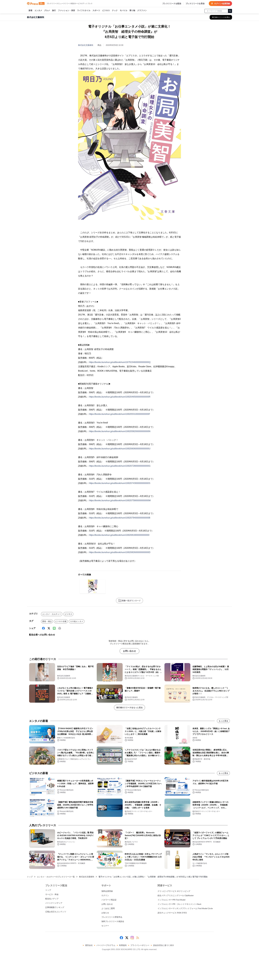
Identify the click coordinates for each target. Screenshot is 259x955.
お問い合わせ (129, 651)
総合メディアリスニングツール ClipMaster (176, 895)
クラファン (142, 10)
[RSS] (137, 937)
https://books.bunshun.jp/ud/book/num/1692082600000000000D (119, 552)
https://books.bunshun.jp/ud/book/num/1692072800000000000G (119, 466)
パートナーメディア (53, 903)
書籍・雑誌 (47, 621)
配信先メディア (52, 899)
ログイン (105, 895)
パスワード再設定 (109, 900)
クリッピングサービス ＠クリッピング (174, 891)
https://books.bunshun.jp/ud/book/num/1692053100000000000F (119, 414)
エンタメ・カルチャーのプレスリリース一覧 (56, 877)
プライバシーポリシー (139, 945)
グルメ (47, 10)
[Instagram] (132, 937)
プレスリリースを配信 (171, 3)
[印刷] (59, 628)
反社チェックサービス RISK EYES (172, 913)
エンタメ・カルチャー (51, 614)
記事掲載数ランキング (54, 907)
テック (115, 10)
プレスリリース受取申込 (111, 917)
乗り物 (132, 10)
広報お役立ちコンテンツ (55, 912)
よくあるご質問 (108, 908)
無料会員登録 (107, 891)
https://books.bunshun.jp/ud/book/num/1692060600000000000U (119, 448)
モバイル (123, 10)
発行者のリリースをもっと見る (129, 707)
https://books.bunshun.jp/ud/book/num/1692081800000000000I (119, 535)
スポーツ (96, 10)
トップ (30, 877)
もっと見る (223, 721)
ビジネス (106, 10)
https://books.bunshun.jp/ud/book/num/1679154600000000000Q (119, 362)
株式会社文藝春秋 (85, 45)
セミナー (105, 926)
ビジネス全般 (61, 621)
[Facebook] (43, 628)
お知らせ (105, 913)
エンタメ (38, 10)
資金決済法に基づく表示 (163, 945)
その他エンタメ (76, 621)
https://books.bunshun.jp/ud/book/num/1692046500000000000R (119, 397)
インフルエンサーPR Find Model (171, 900)
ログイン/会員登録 (222, 3)
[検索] (230, 11)
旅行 (54, 10)
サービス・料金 (52, 894)
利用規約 (123, 945)
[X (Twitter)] (48, 628)
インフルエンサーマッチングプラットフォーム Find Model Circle (185, 908)
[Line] (54, 628)
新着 (30, 10)
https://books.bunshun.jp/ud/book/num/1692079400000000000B (119, 518)
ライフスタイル (83, 10)
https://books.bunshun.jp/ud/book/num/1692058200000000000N (119, 431)
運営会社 (89, 945)
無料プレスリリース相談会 (112, 921)
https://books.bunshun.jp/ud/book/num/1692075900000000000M (120, 500)
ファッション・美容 (66, 10)
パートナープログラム (105, 945)
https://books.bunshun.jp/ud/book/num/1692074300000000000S (119, 483)
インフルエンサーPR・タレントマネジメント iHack (179, 904)
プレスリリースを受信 (195, 3)
